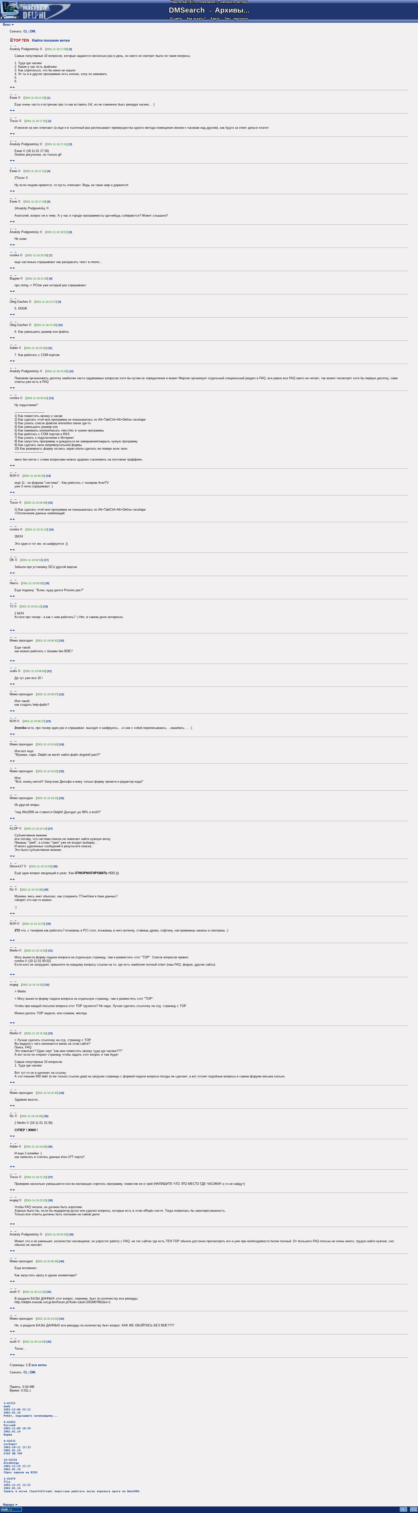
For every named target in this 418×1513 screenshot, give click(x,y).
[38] (50, 1200)
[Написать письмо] (413, 1510)
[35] (46, 1116)
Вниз (5, 24)
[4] (48, 171)
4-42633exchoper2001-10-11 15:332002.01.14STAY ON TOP (17, 1447)
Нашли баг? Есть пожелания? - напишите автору (209, 2)
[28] (55, 866)
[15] (50, 502)
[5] (48, 201)
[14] (48, 475)
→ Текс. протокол (234, 18)
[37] (50, 1177)
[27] (50, 828)
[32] (47, 984)
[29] (46, 889)
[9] (59, 301)
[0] (70, 49)
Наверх (7, 1504)
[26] (61, 798)
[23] (48, 721)
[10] (60, 325)
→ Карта (213, 18)
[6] (70, 232)
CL (25, 31)
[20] (61, 640)
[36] (50, 1146)
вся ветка (38, 1365)
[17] (46, 560)
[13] (51, 398)
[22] (61, 694)
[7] (50, 255)
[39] (71, 1234)
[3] (70, 144)
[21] (49, 671)
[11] (50, 348)
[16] (51, 529)
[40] (61, 1261)
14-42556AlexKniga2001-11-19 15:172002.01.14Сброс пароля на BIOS (20, 1466)
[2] (49, 121)
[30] (48, 923)
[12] (71, 371)
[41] (48, 1291)
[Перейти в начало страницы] (11, 87)
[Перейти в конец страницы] (13, 87)
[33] (50, 1033)
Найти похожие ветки (51, 40)
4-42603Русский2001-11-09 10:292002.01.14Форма (17, 1428)
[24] (61, 744)
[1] (48, 97)
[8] (50, 278)
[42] (61, 1318)
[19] (45, 606)
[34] (61, 1092)
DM (32, 31)
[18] (47, 583)
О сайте (176, 18)
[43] (48, 1341)
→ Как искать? (194, 18)
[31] (50, 950)
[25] (61, 771)
